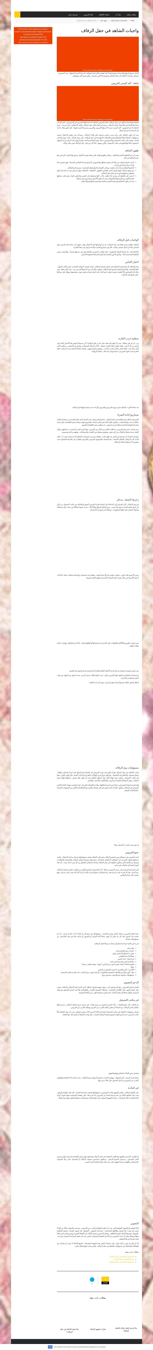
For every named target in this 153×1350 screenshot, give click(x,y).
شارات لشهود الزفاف (98, 1329)
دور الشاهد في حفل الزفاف (124, 1259)
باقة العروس (88, 14)
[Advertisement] (97, 53)
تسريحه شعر (73, 14)
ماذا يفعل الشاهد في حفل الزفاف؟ (121, 1256)
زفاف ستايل (131, 14)
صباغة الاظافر (104, 14)
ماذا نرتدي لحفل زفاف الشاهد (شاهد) (126, 1329)
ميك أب (118, 14)
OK (50, 1347)
